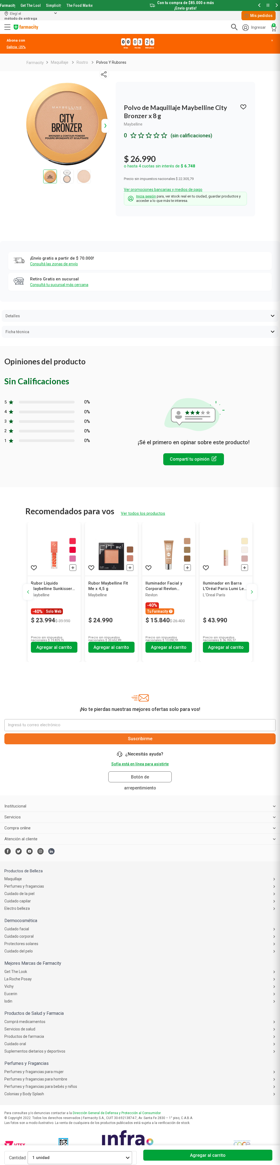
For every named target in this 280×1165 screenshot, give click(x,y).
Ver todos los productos (143, 513)
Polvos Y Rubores (111, 62)
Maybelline (133, 124)
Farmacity (7, 5)
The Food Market (79, 5)
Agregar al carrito (208, 1155)
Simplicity (53, 5)
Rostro (82, 62)
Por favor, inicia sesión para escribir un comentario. (193, 459)
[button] (259, 5)
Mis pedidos (261, 15)
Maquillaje (59, 62)
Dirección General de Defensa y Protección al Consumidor (117, 1113)
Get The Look (30, 5)
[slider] (140, 5)
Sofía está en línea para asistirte (140, 764)
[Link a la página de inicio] (35, 62)
